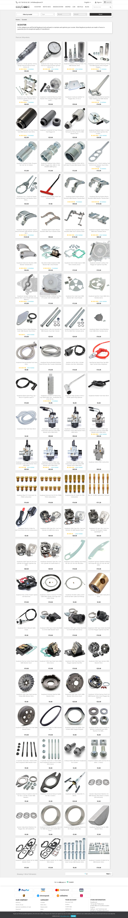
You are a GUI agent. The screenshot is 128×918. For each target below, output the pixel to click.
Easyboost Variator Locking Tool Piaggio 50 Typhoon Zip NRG (99, 263)
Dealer (18, 911)
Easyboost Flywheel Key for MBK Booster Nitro (99, 828)
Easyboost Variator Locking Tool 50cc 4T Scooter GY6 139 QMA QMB (50, 297)
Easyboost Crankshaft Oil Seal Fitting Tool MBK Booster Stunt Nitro (26, 131)
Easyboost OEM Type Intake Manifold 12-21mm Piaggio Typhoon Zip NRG (99, 628)
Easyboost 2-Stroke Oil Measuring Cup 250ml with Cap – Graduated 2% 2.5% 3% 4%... (50, 397)
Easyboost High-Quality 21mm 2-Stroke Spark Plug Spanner (74, 396)
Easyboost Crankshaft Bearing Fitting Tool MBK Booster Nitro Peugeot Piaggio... (99, 65)
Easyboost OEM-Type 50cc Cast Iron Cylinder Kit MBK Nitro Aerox (50, 529)
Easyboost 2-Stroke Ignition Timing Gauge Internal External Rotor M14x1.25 (26, 65)
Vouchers (68, 911)
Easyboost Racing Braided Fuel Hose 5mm (26, 363)
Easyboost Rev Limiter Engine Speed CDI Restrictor (26, 595)
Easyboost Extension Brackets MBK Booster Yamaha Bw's (27, 263)
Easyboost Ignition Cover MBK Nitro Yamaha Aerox (99, 297)
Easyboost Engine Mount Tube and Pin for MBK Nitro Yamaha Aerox (75, 330)
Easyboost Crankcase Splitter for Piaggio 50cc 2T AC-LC (74, 97)
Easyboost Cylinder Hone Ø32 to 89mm (74, 794)
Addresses (68, 909)
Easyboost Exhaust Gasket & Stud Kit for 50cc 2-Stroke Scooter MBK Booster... (26, 795)
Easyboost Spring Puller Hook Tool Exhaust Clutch (51, 197)
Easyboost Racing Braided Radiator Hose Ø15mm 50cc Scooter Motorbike (50, 363)
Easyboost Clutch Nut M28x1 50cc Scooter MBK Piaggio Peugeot (75, 728)
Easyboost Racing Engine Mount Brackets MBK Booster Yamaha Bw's (98, 197)
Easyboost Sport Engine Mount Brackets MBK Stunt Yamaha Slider (50, 230)
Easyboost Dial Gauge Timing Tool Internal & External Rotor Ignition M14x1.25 (51, 65)
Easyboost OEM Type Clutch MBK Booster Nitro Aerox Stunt (75, 695)
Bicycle (80, 7)
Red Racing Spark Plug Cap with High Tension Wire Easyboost (99, 363)
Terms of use (19, 905)
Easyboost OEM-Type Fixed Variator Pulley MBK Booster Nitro (26, 695)
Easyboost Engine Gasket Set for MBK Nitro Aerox (51, 861)
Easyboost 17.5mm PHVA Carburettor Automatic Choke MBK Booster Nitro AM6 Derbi (26, 463)
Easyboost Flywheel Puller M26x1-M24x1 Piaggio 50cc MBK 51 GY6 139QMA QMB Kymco (51, 165)
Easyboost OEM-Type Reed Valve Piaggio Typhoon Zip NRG (74, 662)
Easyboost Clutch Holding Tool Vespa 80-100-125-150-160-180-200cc (75, 562)
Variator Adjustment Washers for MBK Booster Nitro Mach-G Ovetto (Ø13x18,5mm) (99, 795)
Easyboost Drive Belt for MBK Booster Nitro (51, 728)
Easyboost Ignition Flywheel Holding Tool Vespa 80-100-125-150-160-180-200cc (99, 563)
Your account (70, 900)
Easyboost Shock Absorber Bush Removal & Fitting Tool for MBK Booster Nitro (75, 131)
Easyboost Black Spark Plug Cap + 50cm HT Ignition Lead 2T (26, 396)
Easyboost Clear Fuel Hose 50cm (26, 429)
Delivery (18, 902)
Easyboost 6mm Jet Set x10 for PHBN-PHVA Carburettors (51, 496)
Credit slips (68, 907)
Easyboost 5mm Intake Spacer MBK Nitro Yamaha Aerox (75, 263)
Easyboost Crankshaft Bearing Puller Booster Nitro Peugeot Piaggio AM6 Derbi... (50, 98)
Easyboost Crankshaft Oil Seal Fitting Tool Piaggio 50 (50, 131)
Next (109, 874)
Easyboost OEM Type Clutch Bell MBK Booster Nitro (27, 728)
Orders (67, 904)
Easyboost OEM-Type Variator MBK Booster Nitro (99, 662)
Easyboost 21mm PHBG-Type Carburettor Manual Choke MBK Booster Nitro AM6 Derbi (74, 463)
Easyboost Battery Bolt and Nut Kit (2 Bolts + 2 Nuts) (99, 761)
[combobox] (48, 14)
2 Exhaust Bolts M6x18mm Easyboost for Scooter (75, 761)
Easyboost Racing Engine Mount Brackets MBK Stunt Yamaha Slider (74, 230)
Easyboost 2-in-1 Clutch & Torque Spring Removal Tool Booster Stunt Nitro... (26, 198)
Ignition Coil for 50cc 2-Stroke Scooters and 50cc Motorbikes (75, 363)
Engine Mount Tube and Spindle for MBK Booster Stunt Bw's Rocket (50, 330)
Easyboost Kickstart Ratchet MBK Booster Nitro (50, 695)
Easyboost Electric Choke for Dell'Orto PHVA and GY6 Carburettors (26, 529)
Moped (67, 7)
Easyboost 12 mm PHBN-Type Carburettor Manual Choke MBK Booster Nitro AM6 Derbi (50, 430)
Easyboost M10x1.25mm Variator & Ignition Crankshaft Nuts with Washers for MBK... (99, 729)
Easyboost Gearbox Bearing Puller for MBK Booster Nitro (75, 64)
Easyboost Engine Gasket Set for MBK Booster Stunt (27, 861)
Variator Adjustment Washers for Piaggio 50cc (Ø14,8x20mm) (26, 828)
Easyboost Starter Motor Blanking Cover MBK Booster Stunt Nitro (26, 330)
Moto (41, 909)
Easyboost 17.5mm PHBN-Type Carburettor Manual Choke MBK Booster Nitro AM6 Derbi (99, 430)
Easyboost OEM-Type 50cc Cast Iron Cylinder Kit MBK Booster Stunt (75, 529)
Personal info (69, 902)
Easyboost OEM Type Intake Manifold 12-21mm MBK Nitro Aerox (75, 628)
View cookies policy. (65, 916)
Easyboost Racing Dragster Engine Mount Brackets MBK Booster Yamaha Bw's (26, 231)
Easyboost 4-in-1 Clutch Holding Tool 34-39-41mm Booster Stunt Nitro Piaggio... (99, 165)
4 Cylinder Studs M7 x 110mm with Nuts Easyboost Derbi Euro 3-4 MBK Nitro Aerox (50, 762)
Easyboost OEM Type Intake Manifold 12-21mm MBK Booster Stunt (51, 628)
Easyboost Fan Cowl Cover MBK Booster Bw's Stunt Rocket (75, 297)
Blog (87, 7)
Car (74, 7)
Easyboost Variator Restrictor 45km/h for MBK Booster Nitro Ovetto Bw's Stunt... (51, 828)
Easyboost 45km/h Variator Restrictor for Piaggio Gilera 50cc (75, 828)
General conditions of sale (23, 907)
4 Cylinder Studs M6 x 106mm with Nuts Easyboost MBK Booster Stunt (26, 761)
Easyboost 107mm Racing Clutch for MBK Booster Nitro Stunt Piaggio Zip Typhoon (99, 696)
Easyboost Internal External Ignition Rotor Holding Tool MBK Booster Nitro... (99, 98)
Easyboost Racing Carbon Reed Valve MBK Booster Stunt (26, 662)
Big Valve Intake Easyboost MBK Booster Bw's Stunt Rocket (51, 263)
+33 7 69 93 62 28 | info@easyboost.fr (29, 2)
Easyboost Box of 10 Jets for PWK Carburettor (75, 496)
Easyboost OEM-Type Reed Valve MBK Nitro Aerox (51, 662)
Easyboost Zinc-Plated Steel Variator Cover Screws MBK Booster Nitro (74, 861)
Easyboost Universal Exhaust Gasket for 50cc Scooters (50, 794)
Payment (18, 909)
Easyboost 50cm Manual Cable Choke (27, 628)
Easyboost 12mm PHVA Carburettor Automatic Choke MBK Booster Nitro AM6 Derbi (74, 430)
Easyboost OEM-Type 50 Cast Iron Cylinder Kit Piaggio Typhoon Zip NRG (26, 563)
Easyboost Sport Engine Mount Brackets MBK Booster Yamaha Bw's (74, 197)
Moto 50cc (47, 7)
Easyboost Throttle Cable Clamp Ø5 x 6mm (99, 595)
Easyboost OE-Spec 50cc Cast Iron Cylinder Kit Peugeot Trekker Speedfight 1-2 (99, 530)
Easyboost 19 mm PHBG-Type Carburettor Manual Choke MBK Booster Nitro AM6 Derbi (50, 463)
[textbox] (48, 14)
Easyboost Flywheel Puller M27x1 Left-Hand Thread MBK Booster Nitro (74, 164)
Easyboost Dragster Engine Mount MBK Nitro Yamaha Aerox (99, 230)
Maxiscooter (58, 7)
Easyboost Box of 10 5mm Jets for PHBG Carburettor (26, 496)
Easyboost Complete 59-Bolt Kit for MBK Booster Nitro (99, 861)
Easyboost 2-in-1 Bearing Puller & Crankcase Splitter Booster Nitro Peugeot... (26, 98)
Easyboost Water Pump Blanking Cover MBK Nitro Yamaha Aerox (98, 330)
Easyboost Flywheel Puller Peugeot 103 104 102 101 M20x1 (27, 164)
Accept (73, 916)
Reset (100, 14)
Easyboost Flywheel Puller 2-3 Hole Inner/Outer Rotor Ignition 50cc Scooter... (99, 131)
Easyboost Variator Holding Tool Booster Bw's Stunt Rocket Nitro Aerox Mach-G (26, 297)
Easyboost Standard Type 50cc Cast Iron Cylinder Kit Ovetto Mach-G (50, 562)
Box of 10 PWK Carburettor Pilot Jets (98, 495)
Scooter (37, 7)
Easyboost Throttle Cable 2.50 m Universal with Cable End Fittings (74, 595)
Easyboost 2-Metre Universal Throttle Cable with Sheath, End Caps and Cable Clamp (51, 596)
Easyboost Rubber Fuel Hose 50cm (99, 395)
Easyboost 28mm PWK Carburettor (99, 462)
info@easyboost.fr (103, 911)
